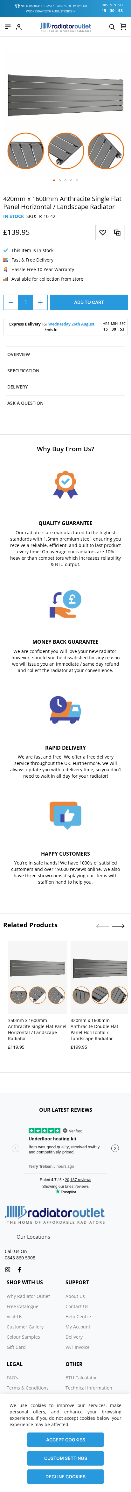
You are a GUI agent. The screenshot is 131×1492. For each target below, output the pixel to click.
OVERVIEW (18, 354)
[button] (54, 180)
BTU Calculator (81, 1378)
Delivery (74, 1337)
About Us (75, 1296)
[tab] (65, 355)
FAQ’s (12, 1378)
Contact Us (77, 1306)
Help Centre (78, 1316)
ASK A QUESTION (25, 403)
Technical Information (89, 1388)
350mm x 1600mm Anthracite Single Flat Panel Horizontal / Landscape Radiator (37, 1029)
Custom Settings (65, 1458)
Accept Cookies (65, 1439)
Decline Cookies (65, 1476)
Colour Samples (23, 1337)
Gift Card (16, 1347)
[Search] (112, 27)
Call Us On (16, 1251)
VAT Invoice (78, 1347)
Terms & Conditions (28, 1388)
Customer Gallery (25, 1327)
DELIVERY (17, 387)
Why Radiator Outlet (28, 1296)
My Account (78, 1327)
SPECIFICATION (23, 371)
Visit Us (14, 1316)
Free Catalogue (22, 1306)
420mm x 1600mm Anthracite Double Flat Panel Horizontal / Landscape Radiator (94, 1029)
